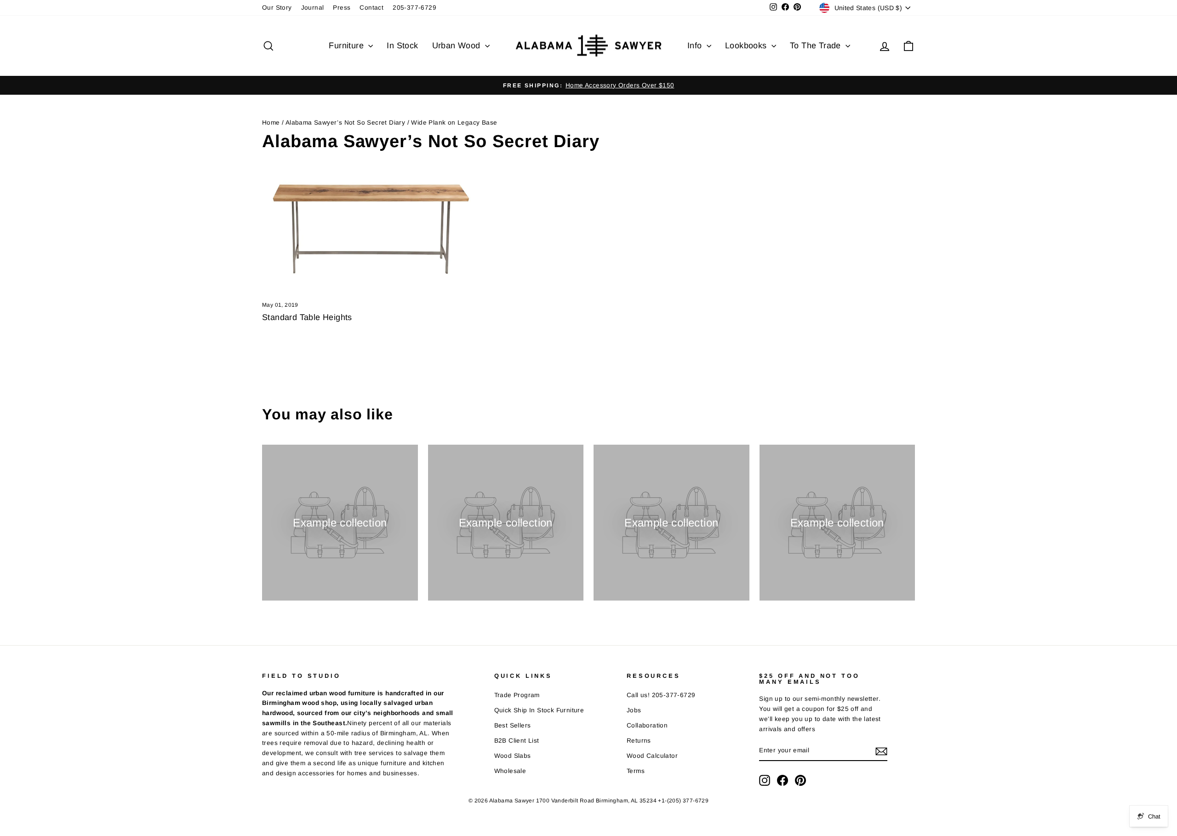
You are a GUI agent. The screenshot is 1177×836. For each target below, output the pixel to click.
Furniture (347, 45)
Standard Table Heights (307, 317)
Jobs (634, 710)
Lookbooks (747, 45)
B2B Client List (516, 740)
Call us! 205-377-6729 (661, 695)
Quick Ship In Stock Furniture (539, 710)
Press (341, 7)
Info (695, 45)
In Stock (402, 45)
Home (271, 122)
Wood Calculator (652, 755)
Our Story (277, 7)
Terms (636, 770)
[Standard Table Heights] (367, 232)
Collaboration (647, 725)
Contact (371, 7)
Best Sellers (512, 725)
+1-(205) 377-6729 (683, 800)
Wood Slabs (512, 755)
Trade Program (517, 695)
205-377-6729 (414, 7)
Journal (312, 7)
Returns (639, 740)
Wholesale (510, 770)
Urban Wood (457, 45)
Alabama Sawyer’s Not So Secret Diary (345, 122)
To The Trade (816, 45)
